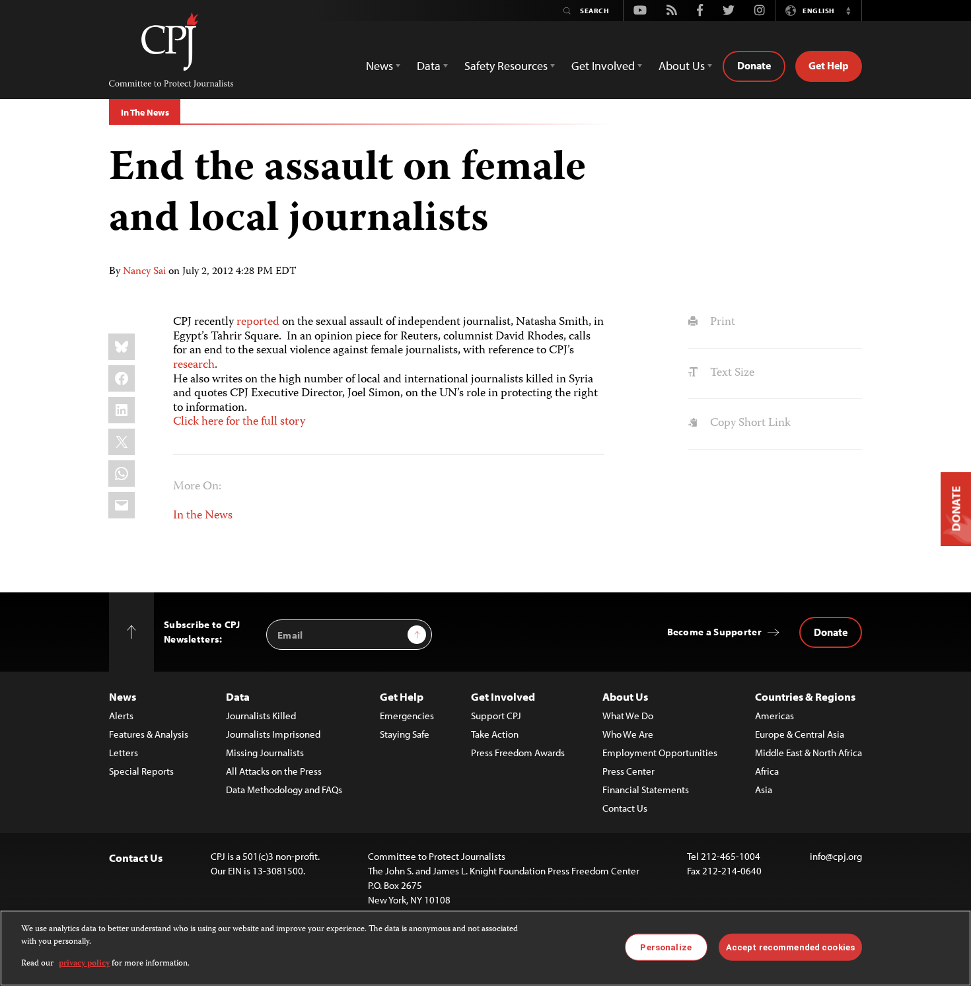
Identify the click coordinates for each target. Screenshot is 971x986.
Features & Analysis (148, 734)
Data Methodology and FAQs (284, 789)
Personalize (665, 947)
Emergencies (407, 715)
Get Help (829, 65)
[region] (485, 948)
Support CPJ (496, 715)
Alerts (121, 715)
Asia (763, 789)
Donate (754, 65)
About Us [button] (682, 65)
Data (238, 696)
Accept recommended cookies (790, 947)
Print (721, 322)
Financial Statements (645, 789)
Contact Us (624, 808)
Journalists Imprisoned (273, 734)
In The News (144, 112)
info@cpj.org (836, 856)
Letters (123, 752)
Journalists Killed (261, 715)
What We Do (627, 715)
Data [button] (429, 65)
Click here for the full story (239, 422)
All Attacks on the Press (274, 771)
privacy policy (84, 964)
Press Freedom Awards (518, 752)
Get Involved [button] (603, 65)
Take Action (495, 734)
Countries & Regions (805, 696)
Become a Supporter (714, 631)
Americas (774, 715)
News (122, 696)
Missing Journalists (265, 752)
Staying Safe (404, 734)
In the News (203, 516)
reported (257, 322)
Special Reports (141, 771)
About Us (625, 696)
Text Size (730, 373)
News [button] (379, 65)
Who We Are (627, 734)
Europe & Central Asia (799, 734)
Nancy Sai (144, 272)
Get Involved (503, 696)
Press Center (628, 771)
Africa (767, 771)
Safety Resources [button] (506, 65)
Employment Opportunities (659, 752)
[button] (848, 10)
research (194, 365)
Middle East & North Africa (808, 752)
